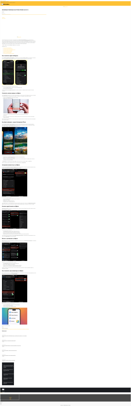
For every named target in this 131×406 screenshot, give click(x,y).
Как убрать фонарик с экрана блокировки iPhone (9, 49)
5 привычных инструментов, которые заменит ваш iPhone (9, 355)
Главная (3, 12)
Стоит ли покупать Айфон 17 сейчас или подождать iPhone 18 (9, 350)
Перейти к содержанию (3, 0)
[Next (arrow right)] (1, 403)
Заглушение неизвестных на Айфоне (7, 50)
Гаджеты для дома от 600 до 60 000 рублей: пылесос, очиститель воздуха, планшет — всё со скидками (8, 366)
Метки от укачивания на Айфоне (7, 52)
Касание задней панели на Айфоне (7, 51)
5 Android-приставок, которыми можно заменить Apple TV (9, 340)
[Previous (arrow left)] (0, 403)
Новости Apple (3, 13)
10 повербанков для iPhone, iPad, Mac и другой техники (8, 360)
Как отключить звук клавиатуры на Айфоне (8, 53)
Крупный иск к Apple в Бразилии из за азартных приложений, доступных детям (11, 345)
